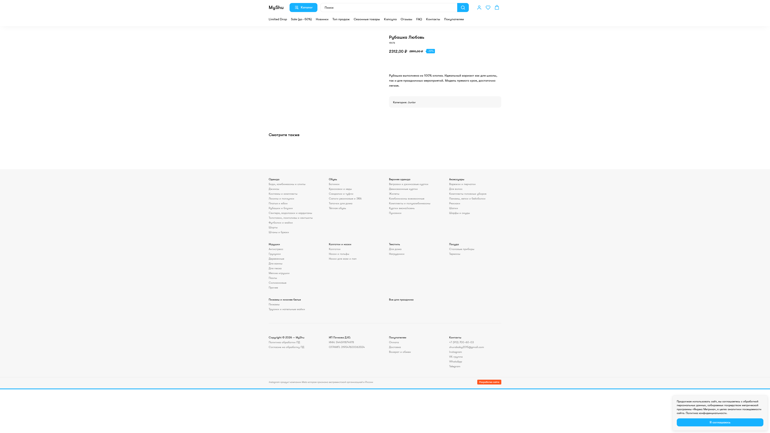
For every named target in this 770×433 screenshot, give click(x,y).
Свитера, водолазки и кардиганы (290, 212)
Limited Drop (278, 19)
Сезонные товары (367, 19)
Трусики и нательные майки (287, 309)
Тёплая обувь (337, 208)
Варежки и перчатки (462, 184)
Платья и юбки (278, 203)
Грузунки (275, 253)
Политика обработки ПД (284, 342)
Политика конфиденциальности (706, 413)
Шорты (273, 227)
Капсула (390, 19)
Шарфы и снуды (459, 212)
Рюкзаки (454, 203)
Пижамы (274, 304)
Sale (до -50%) (301, 19)
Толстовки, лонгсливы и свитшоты (291, 217)
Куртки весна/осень (402, 208)
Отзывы (406, 19)
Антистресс (276, 249)
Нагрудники (396, 253)
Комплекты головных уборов (467, 193)
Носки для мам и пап (343, 258)
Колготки (334, 249)
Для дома (395, 249)
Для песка (275, 268)
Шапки (453, 208)
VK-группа (456, 356)
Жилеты (394, 193)
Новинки (322, 19)
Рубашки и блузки (281, 208)
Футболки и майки (281, 222)
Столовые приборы (461, 249)
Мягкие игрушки (279, 273)
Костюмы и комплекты (283, 193)
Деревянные (276, 258)
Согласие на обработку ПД (286, 347)
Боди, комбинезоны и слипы (287, 184)
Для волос (455, 188)
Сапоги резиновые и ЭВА (345, 198)
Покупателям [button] (454, 19)
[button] (479, 7)
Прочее (273, 287)
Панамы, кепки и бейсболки (467, 198)
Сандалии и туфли (341, 193)
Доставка (395, 347)
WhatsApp (455, 361)
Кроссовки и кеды (340, 188)
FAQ (419, 19)
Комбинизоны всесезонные (406, 198)
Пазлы (273, 277)
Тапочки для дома (340, 203)
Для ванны (275, 263)
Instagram (455, 351)
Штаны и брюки (279, 232)
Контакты (433, 19)
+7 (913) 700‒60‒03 (461, 342)
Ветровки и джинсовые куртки (408, 184)
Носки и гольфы (339, 253)
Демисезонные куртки (403, 188)
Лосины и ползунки (281, 198)
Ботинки (334, 184)
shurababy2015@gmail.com (466, 347)
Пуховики (395, 212)
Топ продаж (341, 19)
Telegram (454, 366)
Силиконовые (277, 282)
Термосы (454, 253)
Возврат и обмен (400, 351)
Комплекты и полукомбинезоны (409, 203)
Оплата (394, 342)
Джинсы (274, 188)
